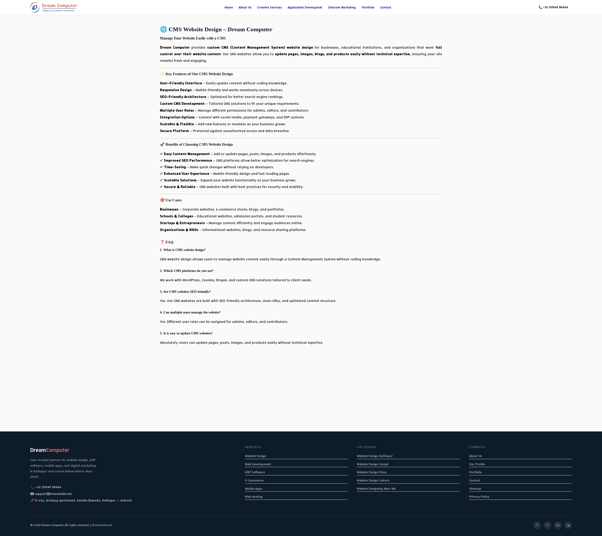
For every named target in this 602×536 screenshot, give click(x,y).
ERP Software (255, 472)
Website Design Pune (372, 472)
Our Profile (477, 464)
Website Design (255, 456)
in (558, 525)
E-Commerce (254, 480)
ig (568, 525)
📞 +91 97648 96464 (553, 7)
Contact (385, 7)
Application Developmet (305, 7)
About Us (475, 456)
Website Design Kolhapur (375, 456)
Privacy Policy (479, 496)
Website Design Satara (373, 480)
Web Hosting (254, 496)
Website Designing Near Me (376, 488)
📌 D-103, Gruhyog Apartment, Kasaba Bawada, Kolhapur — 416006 (81, 500)
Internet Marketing (342, 7)
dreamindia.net (102, 525)
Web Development (258, 464)
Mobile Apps (253, 488)
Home (229, 7)
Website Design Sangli (372, 464)
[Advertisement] (141, 398)
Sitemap (475, 488)
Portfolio (368, 7)
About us (245, 7)
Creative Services (269, 7)
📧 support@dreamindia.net (51, 494)
